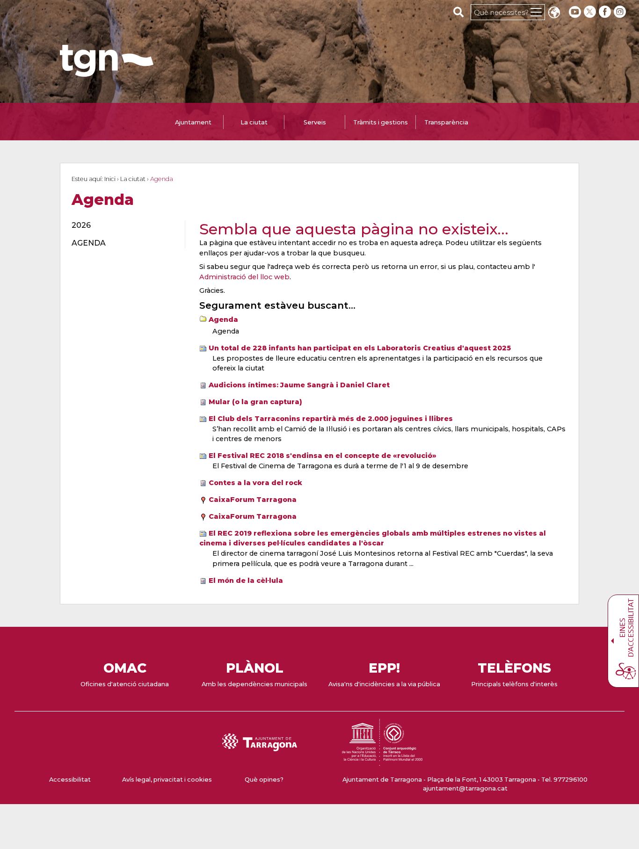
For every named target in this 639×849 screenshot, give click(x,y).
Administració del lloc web (244, 277)
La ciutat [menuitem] (254, 122)
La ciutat (132, 178)
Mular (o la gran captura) (255, 402)
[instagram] (620, 12)
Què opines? (264, 779)
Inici (110, 178)
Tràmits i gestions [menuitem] (380, 122)
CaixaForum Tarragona (253, 499)
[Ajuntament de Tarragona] (106, 72)
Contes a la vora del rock (255, 483)
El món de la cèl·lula (246, 580)
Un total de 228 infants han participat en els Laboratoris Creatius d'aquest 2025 (360, 348)
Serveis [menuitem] (315, 122)
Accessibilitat (70, 779)
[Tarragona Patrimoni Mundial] (382, 761)
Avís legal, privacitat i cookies (167, 779)
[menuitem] (122, 225)
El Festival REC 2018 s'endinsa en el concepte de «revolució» (322, 455)
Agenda (223, 319)
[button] (554, 13)
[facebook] (605, 12)
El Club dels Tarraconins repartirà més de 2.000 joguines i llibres (331, 418)
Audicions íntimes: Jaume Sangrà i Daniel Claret (299, 385)
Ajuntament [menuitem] (193, 122)
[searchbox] (458, 12)
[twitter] (590, 12)
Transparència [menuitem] (446, 122)
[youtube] (574, 12)
